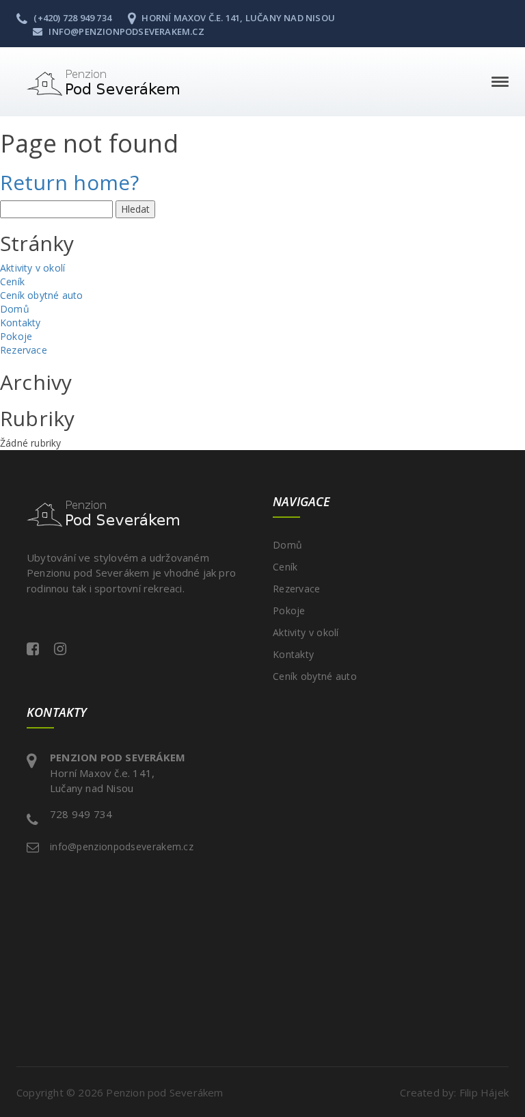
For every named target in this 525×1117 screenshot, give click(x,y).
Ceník (12, 281)
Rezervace (23, 349)
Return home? (69, 182)
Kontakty (20, 322)
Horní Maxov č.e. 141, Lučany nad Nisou (237, 18)
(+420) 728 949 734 (71, 18)
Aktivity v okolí (32, 267)
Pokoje (16, 336)
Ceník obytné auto (41, 295)
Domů (14, 308)
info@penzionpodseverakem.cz (125, 31)
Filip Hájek (484, 1092)
